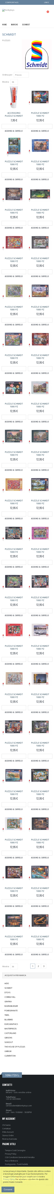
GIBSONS (8, 1037)
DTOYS (7, 992)
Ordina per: (7, 74)
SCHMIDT (8, 988)
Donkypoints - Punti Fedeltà (16, 1164)
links (46, 2)
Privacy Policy (10, 1153)
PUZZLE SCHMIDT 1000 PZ (40, 114)
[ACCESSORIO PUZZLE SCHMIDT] (14, 97)
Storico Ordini (8, 1135)
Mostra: (5, 82)
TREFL (6, 1015)
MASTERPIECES (10, 1028)
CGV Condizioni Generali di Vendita (19, 1157)
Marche (14, 24)
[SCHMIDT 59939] (40, 146)
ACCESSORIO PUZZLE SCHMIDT (14, 114)
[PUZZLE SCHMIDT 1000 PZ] (40, 97)
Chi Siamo (6, 1125)
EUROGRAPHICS (11, 1024)
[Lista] (50, 75)
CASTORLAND (10, 1033)
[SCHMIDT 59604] (40, 533)
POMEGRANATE (11, 1010)
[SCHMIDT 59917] (40, 824)
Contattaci (6, 1128)
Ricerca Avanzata (9, 1139)
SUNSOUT (8, 1042)
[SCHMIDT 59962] (14, 582)
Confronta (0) (11, 2)
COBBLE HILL (9, 997)
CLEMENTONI (10, 1056)
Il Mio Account (8, 1132)
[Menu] (33, 13)
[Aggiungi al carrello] (14, 126)
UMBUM (7, 1051)
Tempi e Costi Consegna (15, 1150)
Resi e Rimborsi (11, 1160)
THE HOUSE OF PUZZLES (14, 1046)
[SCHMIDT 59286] (40, 194)
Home (4, 24)
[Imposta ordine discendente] (30, 74)
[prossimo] (49, 966)
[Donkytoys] (8, 10)
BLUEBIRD (8, 1019)
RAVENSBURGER (11, 1006)
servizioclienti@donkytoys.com (19, 1105)
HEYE (6, 983)
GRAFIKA (8, 1001)
